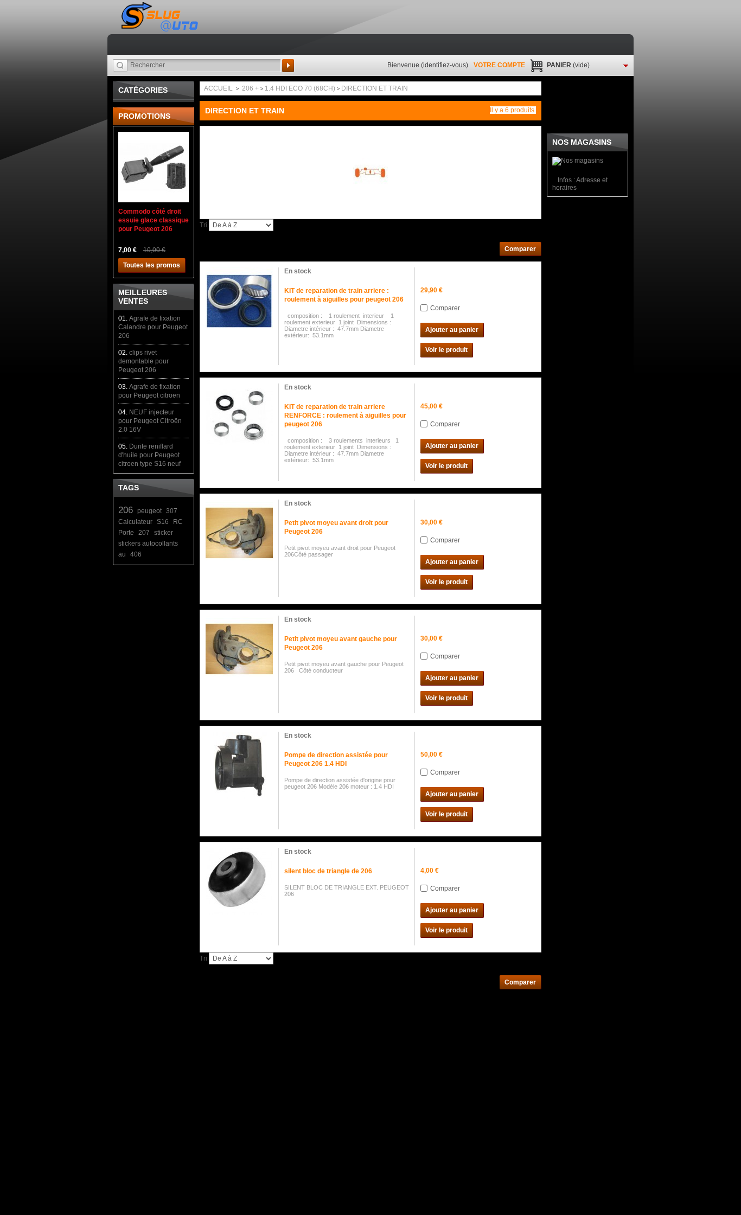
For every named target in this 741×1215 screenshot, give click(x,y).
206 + (250, 88)
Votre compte (499, 65)
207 (144, 532)
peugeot (149, 511)
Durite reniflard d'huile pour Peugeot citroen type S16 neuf (149, 455)
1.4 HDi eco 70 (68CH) (300, 88)
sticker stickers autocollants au (148, 543)
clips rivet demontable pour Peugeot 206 (143, 361)
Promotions (144, 116)
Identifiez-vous (444, 65)
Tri (203, 225)
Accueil (218, 88)
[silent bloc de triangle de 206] (239, 881)
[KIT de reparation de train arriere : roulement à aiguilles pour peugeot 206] (239, 301)
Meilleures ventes (142, 296)
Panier (568, 65)
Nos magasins (581, 142)
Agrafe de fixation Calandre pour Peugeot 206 (153, 327)
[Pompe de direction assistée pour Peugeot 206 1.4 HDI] (239, 765)
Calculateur (135, 522)
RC (178, 522)
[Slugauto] (160, 17)
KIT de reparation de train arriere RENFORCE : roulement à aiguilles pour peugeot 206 (345, 415)
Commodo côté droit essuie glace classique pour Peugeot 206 (153, 220)
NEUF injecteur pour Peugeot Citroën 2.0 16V (150, 420)
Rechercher (288, 65)
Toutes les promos (151, 265)
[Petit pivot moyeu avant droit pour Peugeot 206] (239, 533)
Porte (126, 532)
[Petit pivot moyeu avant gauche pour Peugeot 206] (239, 649)
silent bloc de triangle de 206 (328, 871)
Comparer (445, 308)
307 (171, 511)
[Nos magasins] (577, 160)
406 (136, 554)
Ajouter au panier (451, 330)
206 (125, 510)
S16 (163, 522)
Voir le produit (446, 350)
